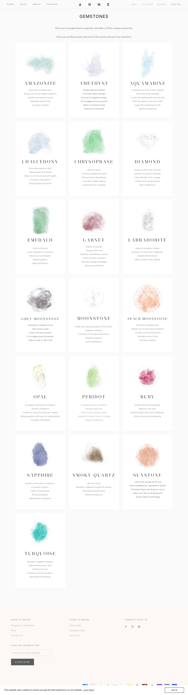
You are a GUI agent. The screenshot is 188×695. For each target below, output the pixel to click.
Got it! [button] (174, 690)
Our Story (75, 635)
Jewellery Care (77, 630)
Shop (23, 4)
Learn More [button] (88, 690)
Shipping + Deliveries (22, 625)
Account (147, 4)
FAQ (13, 630)
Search (161, 4)
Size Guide (75, 625)
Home (10, 4)
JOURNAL (52, 4)
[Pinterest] (139, 626)
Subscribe (22, 662)
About (37, 4)
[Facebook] (126, 626)
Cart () (176, 4)
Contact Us (17, 635)
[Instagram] (132, 626)
